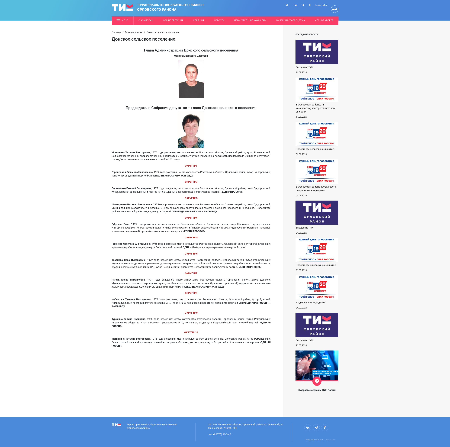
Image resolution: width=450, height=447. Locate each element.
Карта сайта (321, 5)
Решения (198, 20)
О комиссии (146, 20)
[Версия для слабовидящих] (334, 9)
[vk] (296, 5)
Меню (125, 20)
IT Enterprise (329, 439)
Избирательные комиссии (250, 20)
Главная (116, 32)
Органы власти (134, 32)
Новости (219, 20)
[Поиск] (287, 5)
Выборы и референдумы (290, 20)
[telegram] (303, 5)
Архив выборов (324, 20)
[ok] (310, 5)
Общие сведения (173, 20)
